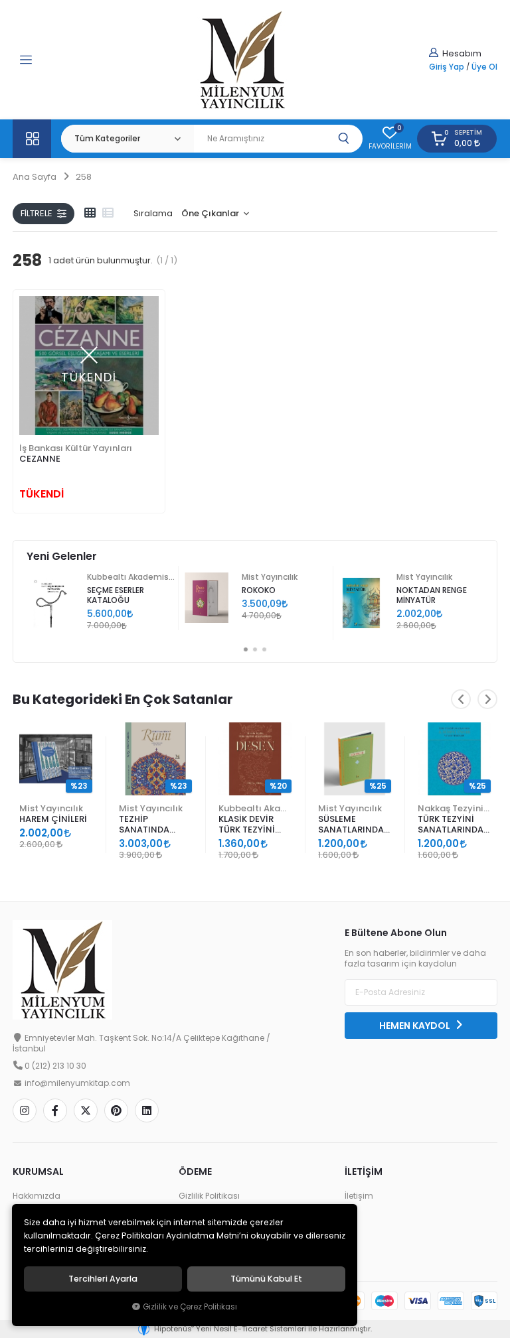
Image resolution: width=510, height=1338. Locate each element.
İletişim (359, 1196)
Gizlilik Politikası (209, 1196)
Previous (461, 699)
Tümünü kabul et (266, 1279)
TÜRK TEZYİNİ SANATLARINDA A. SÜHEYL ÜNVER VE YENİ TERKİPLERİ (453, 825)
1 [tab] (245, 649)
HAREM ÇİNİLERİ (53, 819)
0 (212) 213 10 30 (55, 1066)
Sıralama (153, 213)
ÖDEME (195, 1171)
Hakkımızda (36, 1196)
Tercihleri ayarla (102, 1279)
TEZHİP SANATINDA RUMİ (144, 825)
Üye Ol (484, 67)
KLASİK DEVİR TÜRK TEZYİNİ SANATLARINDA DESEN (251, 825)
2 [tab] (255, 649)
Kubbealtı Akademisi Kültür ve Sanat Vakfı (131, 577)
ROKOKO (259, 590)
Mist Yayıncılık (270, 577)
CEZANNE (39, 458)
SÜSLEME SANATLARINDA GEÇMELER (351, 825)
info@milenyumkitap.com (77, 1083)
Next (487, 699)
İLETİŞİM (363, 1171)
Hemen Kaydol (415, 1025)
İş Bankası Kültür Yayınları (75, 448)
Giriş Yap (446, 67)
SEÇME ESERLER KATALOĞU (115, 595)
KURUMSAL (38, 1171)
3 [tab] (264, 649)
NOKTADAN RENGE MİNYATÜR (431, 595)
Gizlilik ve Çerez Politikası (190, 1307)
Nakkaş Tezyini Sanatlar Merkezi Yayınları (454, 808)
